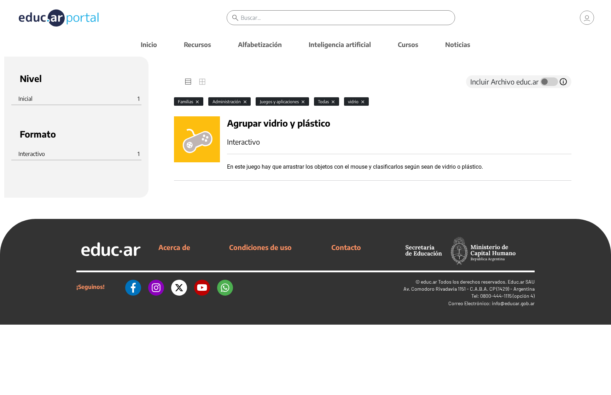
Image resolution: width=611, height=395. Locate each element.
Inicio (149, 44)
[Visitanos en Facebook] (133, 287)
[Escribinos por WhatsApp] (225, 287)
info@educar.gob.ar (513, 303)
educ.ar (429, 282)
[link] (587, 18)
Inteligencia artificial (340, 44)
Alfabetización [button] (260, 44)
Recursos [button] (197, 44)
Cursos (408, 44)
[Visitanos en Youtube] (202, 287)
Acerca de (174, 247)
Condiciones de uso (260, 247)
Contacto (346, 247)
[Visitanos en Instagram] (156, 287)
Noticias (457, 44)
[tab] (188, 82)
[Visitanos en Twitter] (179, 287)
